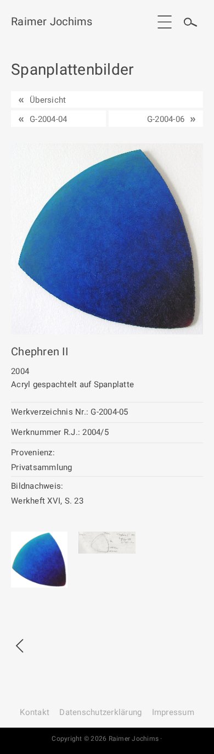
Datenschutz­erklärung (100, 712)
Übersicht (48, 100)
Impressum (173, 712)
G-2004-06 (165, 119)
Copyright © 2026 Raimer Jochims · (107, 739)
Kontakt (34, 712)
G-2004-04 (48, 119)
